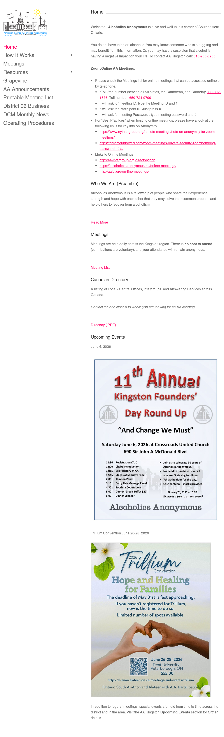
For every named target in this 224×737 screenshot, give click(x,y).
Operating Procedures (28, 122)
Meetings (13, 63)
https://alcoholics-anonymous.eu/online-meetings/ (138, 165)
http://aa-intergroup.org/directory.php (127, 159)
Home (10, 46)
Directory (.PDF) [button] (103, 324)
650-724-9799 (140, 97)
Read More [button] (99, 222)
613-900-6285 (204, 56)
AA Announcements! (27, 89)
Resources (15, 72)
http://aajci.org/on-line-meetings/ (124, 171)
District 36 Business (26, 105)
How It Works (18, 55)
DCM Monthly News (26, 114)
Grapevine (15, 80)
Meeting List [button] (100, 267)
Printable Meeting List (28, 97)
